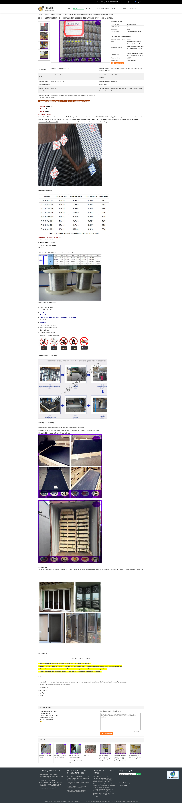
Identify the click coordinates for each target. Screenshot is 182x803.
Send (138, 774)
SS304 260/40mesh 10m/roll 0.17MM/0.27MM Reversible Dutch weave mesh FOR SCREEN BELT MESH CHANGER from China (103, 779)
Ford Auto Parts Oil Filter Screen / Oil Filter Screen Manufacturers (135, 757)
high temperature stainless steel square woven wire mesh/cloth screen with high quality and (75, 758)
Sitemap (127, 783)
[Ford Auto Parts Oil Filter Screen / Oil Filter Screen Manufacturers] (135, 749)
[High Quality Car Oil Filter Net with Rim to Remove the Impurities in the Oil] (105, 749)
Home (68, 8)
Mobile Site (124, 785)
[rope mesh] (90, 749)
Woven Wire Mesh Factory (47, 780)
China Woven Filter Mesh (60, 801)
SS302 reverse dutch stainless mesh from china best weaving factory (103, 790)
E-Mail (121, 783)
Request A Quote (126, 2)
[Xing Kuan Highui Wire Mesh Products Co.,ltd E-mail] (41, 722)
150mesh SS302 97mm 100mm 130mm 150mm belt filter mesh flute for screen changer (104, 795)
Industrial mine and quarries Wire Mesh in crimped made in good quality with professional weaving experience (51, 784)
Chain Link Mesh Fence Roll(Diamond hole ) (77, 772)
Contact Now (118, 63)
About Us (90, 8)
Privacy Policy (48, 801)
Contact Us (134, 8)
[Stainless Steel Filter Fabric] (46, 749)
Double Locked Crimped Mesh (49, 788)
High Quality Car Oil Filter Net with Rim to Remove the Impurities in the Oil (105, 758)
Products (77, 8)
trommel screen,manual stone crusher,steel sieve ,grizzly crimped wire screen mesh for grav (51, 776)
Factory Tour (103, 8)
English (138, 2)
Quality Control (119, 8)
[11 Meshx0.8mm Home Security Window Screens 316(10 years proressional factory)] (80, 41)
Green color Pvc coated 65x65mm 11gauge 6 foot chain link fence (76, 790)
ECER (136, 801)
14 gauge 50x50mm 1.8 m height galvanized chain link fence (76, 787)
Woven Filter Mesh (56, 14)
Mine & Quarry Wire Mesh (52, 771)
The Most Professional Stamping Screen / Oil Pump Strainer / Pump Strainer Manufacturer (120, 758)
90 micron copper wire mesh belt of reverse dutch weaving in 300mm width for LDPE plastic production (104, 785)
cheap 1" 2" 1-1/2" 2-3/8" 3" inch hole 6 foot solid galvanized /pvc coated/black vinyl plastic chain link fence (78, 778)
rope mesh (87, 755)
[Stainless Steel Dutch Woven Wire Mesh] (61, 749)
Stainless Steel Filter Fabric (45, 756)
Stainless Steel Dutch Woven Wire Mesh (60, 756)
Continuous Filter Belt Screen (104, 772)
